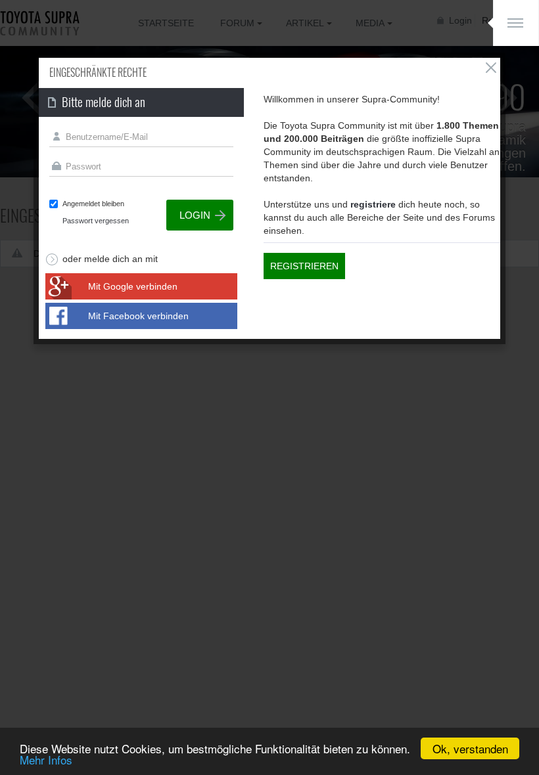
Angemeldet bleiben (93, 204)
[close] (491, 67)
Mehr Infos (46, 759)
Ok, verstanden (470, 748)
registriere (373, 204)
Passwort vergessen (95, 221)
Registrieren (304, 266)
